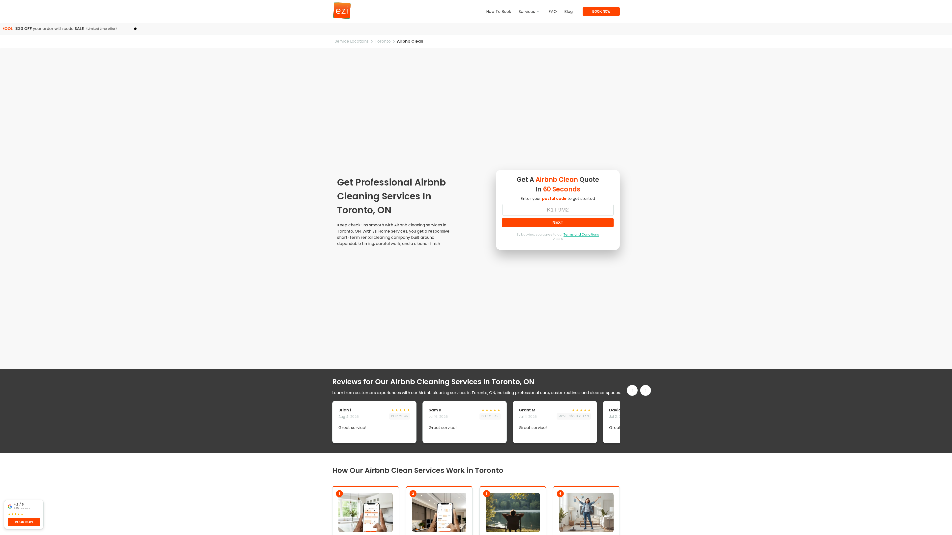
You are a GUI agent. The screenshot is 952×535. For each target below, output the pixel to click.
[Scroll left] (632, 390)
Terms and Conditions (581, 234)
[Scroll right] (645, 390)
